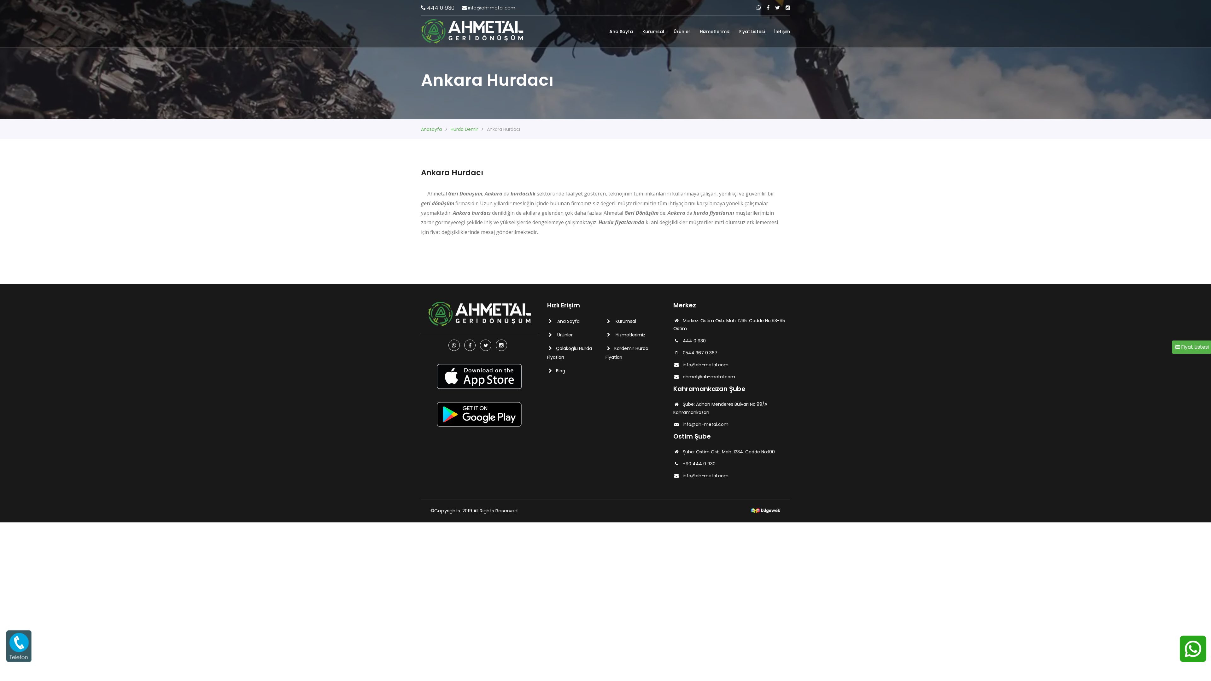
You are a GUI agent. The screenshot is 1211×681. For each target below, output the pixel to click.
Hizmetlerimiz (715, 31)
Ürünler (682, 31)
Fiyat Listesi (752, 31)
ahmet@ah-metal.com (709, 377)
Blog (560, 371)
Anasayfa (431, 129)
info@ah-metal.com (491, 7)
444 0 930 (439, 8)
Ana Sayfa (621, 31)
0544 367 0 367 (700, 353)
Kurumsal (653, 31)
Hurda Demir (464, 129)
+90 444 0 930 (699, 464)
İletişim (782, 31)
